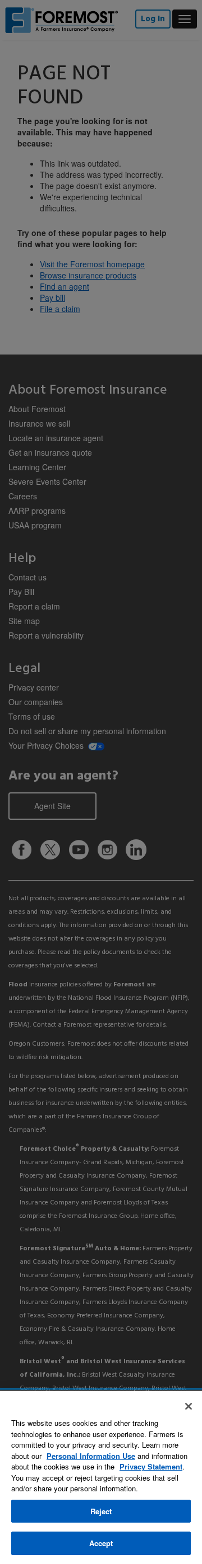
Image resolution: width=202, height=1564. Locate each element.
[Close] (188, 1406)
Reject (101, 1511)
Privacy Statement (151, 1466)
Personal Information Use (91, 1455)
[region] (101, 1477)
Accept (101, 1543)
